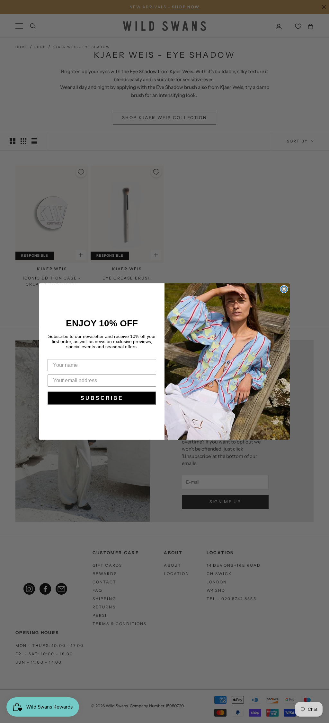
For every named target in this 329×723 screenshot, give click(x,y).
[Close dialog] (284, 289)
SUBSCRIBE (102, 398)
